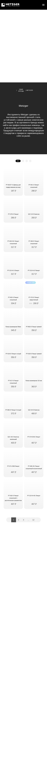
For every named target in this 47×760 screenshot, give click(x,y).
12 (33, 520)
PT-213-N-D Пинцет (34, 270)
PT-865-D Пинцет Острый (13, 410)
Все (18, 161)
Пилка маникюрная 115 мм (34, 380)
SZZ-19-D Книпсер (33, 214)
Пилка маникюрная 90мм (13, 326)
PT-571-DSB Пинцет (13, 466)
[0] (38, 4)
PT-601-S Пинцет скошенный (34, 186)
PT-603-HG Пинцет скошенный (13, 242)
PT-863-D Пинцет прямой (33, 326)
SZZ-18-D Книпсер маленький (13, 438)
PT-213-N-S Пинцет (13, 270)
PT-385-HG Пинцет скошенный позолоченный (34, 467)
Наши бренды (21, 90)
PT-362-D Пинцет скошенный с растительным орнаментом (13, 498)
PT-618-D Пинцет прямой (33, 353)
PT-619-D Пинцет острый (13, 353)
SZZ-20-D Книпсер (33, 410)
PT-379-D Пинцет (13, 214)
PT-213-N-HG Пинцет (33, 495)
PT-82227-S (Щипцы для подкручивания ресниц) (13, 186)
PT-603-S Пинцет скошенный (13, 299)
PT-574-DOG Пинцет (33, 437)
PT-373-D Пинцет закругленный (34, 299)
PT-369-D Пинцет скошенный (34, 242)
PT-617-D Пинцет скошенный (13, 382)
